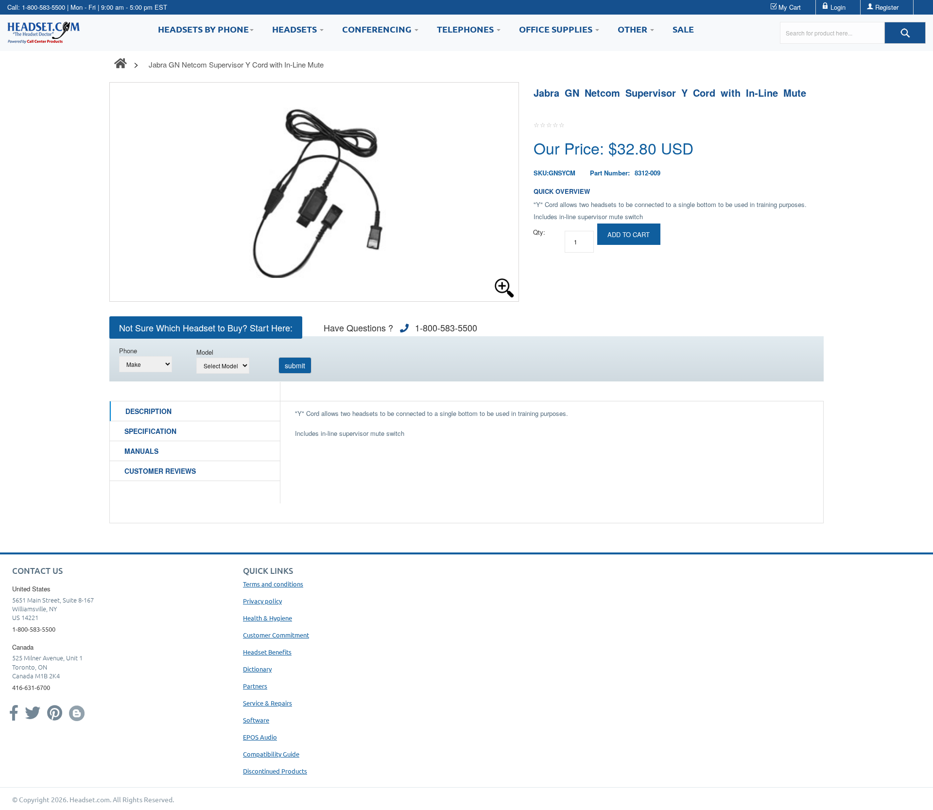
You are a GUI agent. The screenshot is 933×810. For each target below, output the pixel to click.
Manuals (141, 451)
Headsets (295, 28)
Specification (150, 431)
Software (256, 720)
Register (886, 7)
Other (633, 28)
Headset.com (89, 799)
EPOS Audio (260, 737)
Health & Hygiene (267, 618)
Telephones (466, 28)
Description (148, 411)
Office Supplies (556, 28)
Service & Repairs (267, 703)
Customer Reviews (160, 471)
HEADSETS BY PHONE (203, 28)
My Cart (789, 7)
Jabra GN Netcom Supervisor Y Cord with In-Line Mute (236, 64)
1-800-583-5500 (43, 7)
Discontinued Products (275, 771)
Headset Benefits (267, 652)
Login (838, 7)
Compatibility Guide (271, 754)
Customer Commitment (276, 635)
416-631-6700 (31, 687)
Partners (255, 686)
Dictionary (257, 669)
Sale (683, 28)
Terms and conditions (273, 584)
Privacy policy (262, 601)
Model (204, 352)
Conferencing (378, 28)
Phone (128, 350)
